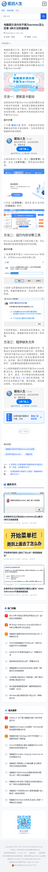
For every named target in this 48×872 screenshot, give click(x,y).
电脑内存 (29, 454)
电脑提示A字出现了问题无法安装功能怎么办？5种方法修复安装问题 (26, 782)
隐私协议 (32, 853)
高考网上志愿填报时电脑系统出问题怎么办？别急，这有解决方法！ (26, 465)
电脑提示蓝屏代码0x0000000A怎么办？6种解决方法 (25, 635)
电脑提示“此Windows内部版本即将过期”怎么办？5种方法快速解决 (25, 773)
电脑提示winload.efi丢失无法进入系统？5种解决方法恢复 (26, 801)
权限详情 (42, 853)
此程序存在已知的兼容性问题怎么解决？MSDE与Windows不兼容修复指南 (24, 590)
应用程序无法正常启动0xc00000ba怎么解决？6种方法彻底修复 (24, 518)
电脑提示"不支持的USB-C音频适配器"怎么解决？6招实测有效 (26, 792)
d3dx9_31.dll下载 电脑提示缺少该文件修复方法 (25, 719)
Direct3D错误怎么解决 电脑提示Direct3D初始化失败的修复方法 (26, 746)
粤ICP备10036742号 (33, 859)
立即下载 (22, 149)
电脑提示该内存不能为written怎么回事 (20, 449)
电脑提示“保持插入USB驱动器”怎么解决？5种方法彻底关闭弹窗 (26, 764)
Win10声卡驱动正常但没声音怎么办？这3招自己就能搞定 (26, 616)
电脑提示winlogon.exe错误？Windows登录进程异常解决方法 (26, 728)
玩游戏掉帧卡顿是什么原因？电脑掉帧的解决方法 (26, 472)
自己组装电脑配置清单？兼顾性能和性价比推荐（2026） (25, 687)
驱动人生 (20, 377)
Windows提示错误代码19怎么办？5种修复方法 (25, 696)
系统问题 (10, 10)
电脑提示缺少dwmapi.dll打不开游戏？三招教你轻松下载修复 (25, 737)
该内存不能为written (13, 454)
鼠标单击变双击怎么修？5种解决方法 (24, 661)
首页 (3, 10)
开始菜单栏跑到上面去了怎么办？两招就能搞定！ (23, 554)
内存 (42, 65)
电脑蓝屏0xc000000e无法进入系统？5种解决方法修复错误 (25, 669)
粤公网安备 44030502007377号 (25, 865)
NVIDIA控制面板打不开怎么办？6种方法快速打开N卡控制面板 (25, 644)
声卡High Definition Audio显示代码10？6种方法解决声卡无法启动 (25, 626)
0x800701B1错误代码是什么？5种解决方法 (25, 653)
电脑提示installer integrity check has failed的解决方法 (26, 755)
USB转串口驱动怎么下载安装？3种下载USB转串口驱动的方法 (26, 678)
